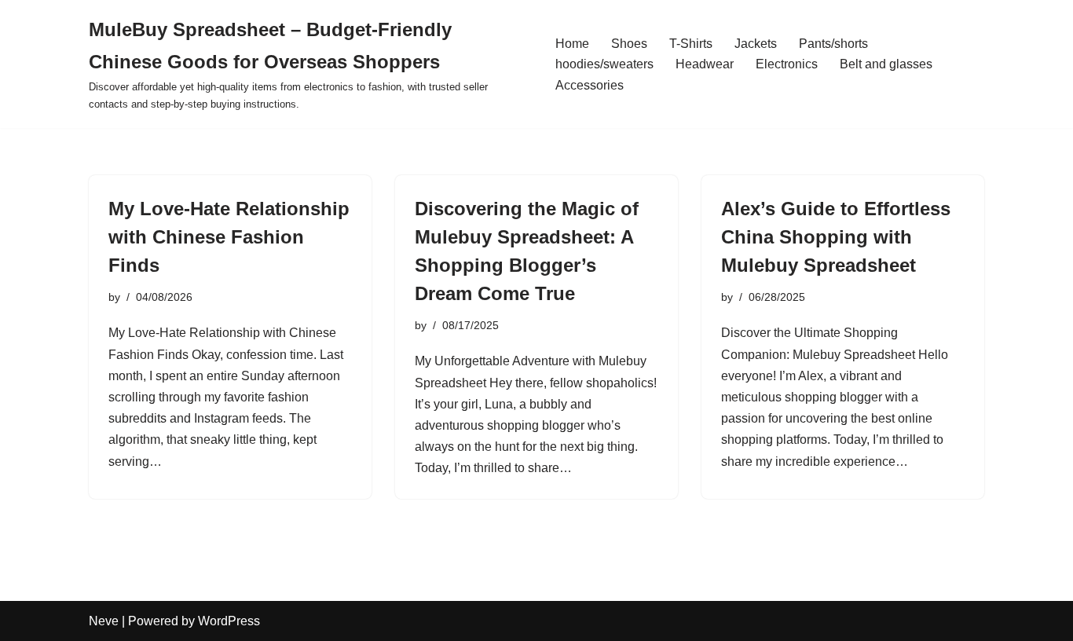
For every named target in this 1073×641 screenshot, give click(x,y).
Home (572, 43)
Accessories (589, 85)
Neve (104, 621)
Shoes (629, 43)
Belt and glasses (886, 64)
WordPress (229, 621)
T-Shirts (690, 43)
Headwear (705, 64)
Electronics (787, 64)
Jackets (755, 43)
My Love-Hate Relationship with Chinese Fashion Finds (229, 237)
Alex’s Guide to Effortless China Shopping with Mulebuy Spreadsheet (835, 237)
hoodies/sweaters (604, 64)
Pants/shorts (833, 43)
